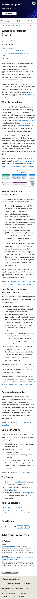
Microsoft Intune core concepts (22, 161)
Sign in (33, 21)
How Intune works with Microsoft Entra (15, 53)
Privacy (13, 591)
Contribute (5, 591)
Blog (27, 588)
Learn (4, 25)
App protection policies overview (21, 284)
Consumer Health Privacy (9, 593)
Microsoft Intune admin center (22, 120)
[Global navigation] (2, 21)
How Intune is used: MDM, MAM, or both (16, 51)
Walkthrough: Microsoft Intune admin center (18, 166)
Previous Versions (17, 588)
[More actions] (33, 25)
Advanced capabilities (10, 56)
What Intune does (8, 48)
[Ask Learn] (30, 25)
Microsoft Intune (13, 25)
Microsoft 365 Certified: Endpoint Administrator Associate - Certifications (17, 558)
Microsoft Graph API (24, 126)
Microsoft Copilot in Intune (22, 472)
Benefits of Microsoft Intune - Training (14, 546)
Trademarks (5, 596)
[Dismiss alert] (33, 3)
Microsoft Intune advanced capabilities (19, 513)
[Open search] (28, 21)
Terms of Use (25, 593)
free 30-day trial (20, 482)
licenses (22, 336)
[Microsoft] (18, 21)
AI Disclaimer (6, 588)
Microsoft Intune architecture (15, 510)
